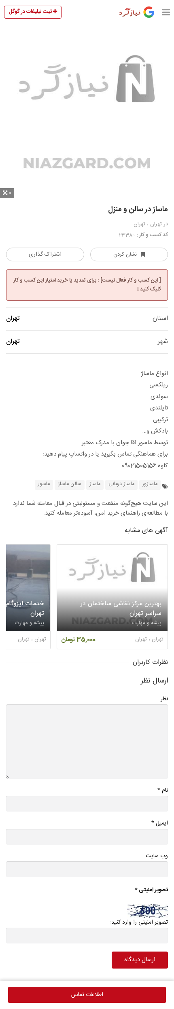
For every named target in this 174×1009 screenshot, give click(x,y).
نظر (164, 699)
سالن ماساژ (69, 484)
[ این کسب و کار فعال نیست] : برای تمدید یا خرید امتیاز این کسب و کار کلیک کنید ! (87, 285)
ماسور (44, 484)
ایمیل (159, 823)
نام (162, 790)
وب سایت (157, 856)
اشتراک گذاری (45, 254)
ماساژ (94, 484)
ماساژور (149, 484)
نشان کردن (125, 254)
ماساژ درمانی (121, 484)
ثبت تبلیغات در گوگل (30, 11)
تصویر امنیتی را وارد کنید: (139, 922)
